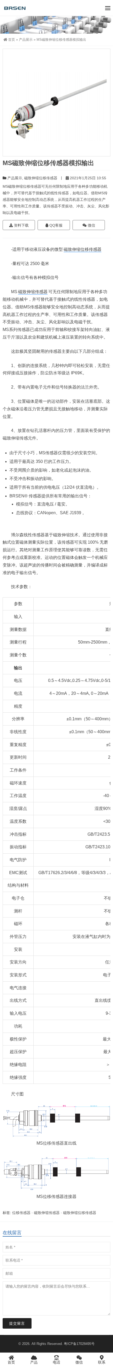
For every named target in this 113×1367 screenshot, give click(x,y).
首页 (11, 40)
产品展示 (26, 40)
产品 (34, 1362)
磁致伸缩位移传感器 (40, 178)
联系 (101, 1362)
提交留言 (17, 1323)
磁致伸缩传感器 (33, 291)
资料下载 (21, 225)
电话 (56, 1362)
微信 (91, 225)
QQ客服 (55, 225)
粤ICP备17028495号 (79, 1344)
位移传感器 (53, 1143)
